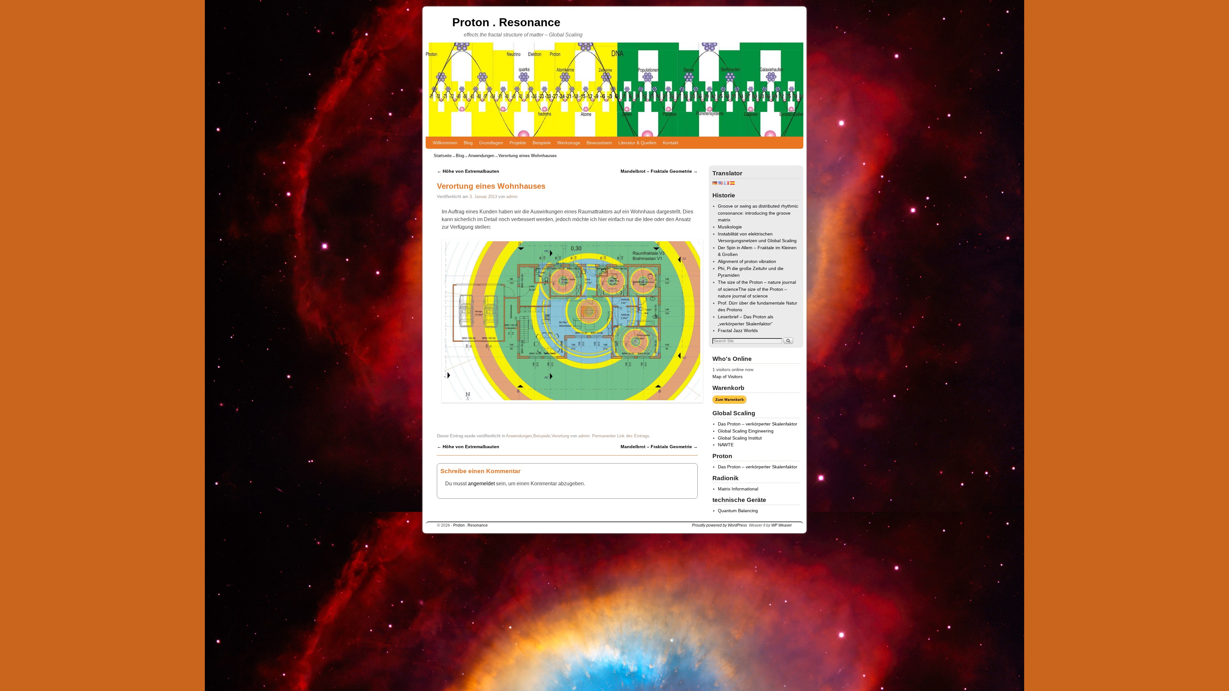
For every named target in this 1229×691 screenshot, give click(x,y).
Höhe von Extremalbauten (468, 171)
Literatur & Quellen (637, 142)
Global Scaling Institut (740, 438)
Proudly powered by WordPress (719, 525)
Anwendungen (481, 155)
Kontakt (670, 142)
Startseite (443, 155)
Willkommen (445, 142)
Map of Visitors (727, 376)
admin (512, 196)
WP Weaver (781, 525)
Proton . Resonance (506, 22)
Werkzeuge (568, 142)
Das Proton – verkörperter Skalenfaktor (757, 423)
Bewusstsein (599, 142)
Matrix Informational (738, 488)
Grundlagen (491, 142)
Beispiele (542, 142)
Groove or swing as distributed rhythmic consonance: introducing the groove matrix (758, 212)
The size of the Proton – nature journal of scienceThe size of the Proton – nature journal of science (757, 289)
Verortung (560, 435)
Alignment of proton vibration (747, 261)
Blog (468, 142)
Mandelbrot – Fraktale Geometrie (659, 171)
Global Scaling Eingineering (746, 430)
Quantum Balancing (738, 510)
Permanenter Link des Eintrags (620, 435)
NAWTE (726, 444)
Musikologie (730, 226)
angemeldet (481, 483)
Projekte (518, 142)
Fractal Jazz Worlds (738, 330)
